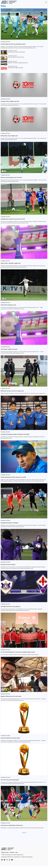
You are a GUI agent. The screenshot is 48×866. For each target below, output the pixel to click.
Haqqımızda (12, 852)
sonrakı (23, 832)
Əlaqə (16, 852)
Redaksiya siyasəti (5, 852)
